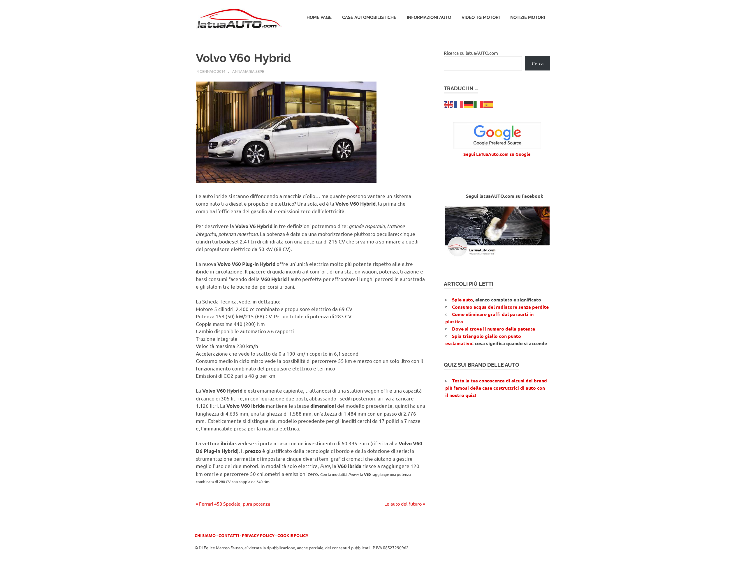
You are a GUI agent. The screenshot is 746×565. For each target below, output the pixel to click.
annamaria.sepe (248, 71)
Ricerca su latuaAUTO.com (471, 53)
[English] (449, 104)
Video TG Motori (481, 17)
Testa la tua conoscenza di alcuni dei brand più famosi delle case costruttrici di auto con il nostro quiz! (496, 387)
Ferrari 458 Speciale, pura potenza (234, 503)
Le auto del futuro (403, 503)
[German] (469, 104)
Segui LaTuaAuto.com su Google (497, 154)
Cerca (537, 63)
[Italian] (478, 104)
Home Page (319, 17)
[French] (459, 104)
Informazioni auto (429, 17)
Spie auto (462, 299)
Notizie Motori (527, 17)
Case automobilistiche (369, 17)
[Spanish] (488, 104)
